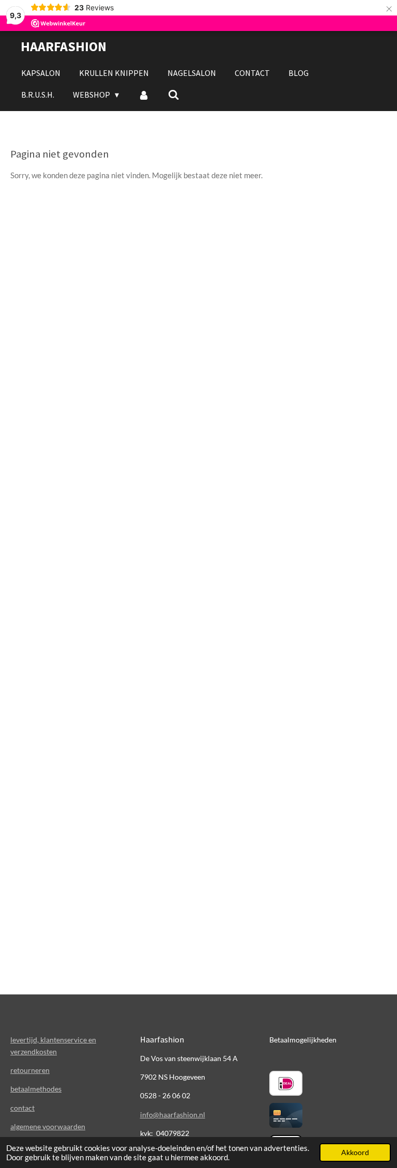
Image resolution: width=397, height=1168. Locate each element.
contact (22, 1107)
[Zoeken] (173, 94)
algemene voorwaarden (47, 1126)
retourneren (30, 1070)
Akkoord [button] (355, 1152)
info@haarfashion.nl (172, 1114)
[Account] (143, 94)
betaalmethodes (36, 1088)
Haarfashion (63, 46)
